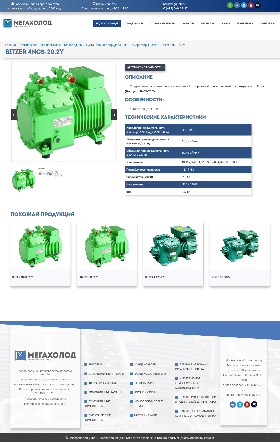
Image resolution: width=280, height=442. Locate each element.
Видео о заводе (107, 23)
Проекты (207, 23)
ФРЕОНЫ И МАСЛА (145, 415)
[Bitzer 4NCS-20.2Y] (63, 111)
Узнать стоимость (146, 67)
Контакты (267, 23)
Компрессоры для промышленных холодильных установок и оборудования (73, 45)
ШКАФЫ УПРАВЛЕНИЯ (103, 383)
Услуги (187, 23)
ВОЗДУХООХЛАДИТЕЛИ (150, 373)
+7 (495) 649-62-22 (175, 8)
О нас (225, 23)
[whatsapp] (230, 5)
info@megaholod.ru (175, 4)
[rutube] (258, 5)
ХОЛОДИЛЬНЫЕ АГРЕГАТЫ (106, 373)
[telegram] (244, 5)
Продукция (133, 23)
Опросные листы (162, 23)
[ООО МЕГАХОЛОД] (27, 23)
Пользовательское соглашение (45, 398)
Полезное (244, 23)
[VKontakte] (237, 5)
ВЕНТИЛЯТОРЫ (144, 383)
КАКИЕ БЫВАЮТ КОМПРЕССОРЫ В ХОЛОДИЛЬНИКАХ (187, 383)
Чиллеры (95, 364)
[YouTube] (251, 5)
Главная (11, 45)
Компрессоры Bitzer (143, 45)
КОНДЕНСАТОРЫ (145, 364)
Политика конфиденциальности (45, 404)
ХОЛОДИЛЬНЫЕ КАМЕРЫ (105, 392)
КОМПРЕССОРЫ (144, 392)
